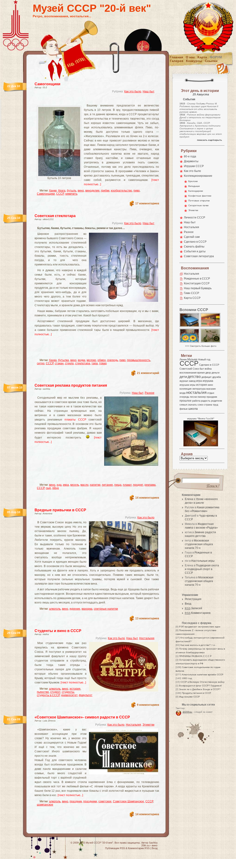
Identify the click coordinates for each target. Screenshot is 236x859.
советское (105, 801)
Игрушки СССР (194, 166)
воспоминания (188, 372)
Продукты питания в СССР (196, 693)
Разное (149, 392)
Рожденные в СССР (197, 278)
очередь (112, 360)
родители (216, 400)
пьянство (43, 692)
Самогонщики (47, 84)
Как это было (132, 91)
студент (55, 692)
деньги (215, 372)
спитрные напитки (106, 608)
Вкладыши (194, 186)
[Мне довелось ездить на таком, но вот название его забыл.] (211, 342)
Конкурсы (194, 61)
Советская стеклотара (55, 216)
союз (200, 404)
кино (210, 384)
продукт (138, 484)
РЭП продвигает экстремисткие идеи (199, 626)
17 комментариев (147, 203)
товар (103, 363)
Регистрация (193, 599)
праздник (76, 801)
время (201, 372)
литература (199, 388)
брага (61, 190)
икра (66, 484)
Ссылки (211, 61)
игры (192, 384)
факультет (85, 695)
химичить (71, 193)
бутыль (71, 190)
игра (199, 380)
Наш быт (148, 91)
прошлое (186, 400)
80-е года (190, 156)
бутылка (63, 360)
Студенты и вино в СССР (58, 631)
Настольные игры (203, 560)
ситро (40, 363)
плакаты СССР (75, 419)
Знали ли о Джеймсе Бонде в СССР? (200, 689)
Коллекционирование (198, 175)
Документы (191, 161)
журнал (184, 380)
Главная (176, 57)
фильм (184, 408)
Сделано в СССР (195, 241)
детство (194, 376)
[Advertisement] (91, 100)
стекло (69, 363)
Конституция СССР (196, 283)
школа (193, 408)
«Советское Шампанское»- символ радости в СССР (82, 717)
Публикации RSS (115, 848)
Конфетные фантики (199, 195)
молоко (91, 360)
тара (94, 363)
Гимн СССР (191, 293)
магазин (211, 388)
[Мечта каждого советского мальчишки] (190, 326)
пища (117, 484)
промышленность (138, 360)
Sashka (153, 842)
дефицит (206, 377)
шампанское (45, 804)
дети (183, 377)
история (75, 688)
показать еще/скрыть (209, 140)
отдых (210, 392)
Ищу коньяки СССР (189, 696)
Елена (189, 499)
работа (196, 400)
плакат (127, 484)
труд (215, 404)
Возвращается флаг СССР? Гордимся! (200, 685)
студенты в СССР (48, 695)
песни (193, 396)
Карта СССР (192, 298)
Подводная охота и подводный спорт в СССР (202, 569)
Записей (193, 608)
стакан (59, 363)
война (208, 368)
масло (84, 484)
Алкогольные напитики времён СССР (202, 674)
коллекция (186, 388)
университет (69, 695)
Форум (216, 57)
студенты (68, 692)
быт (202, 368)
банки (53, 190)
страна (208, 404)
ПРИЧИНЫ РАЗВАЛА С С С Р (195, 656)
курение (75, 608)
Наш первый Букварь (198, 288)
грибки (105, 190)
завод (192, 380)
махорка (87, 608)
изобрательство (121, 190)
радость (205, 400)
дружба (216, 377)
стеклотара (82, 363)
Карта (202, 57)
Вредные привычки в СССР (60, 510)
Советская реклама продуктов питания (71, 385)
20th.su (145, 845)
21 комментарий (148, 373)
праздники (90, 801)
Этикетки (148, 724)
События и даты (195, 251)
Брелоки (193, 181)
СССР (60, 193)
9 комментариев (148, 704)
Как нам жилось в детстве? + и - (198, 645)
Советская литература (199, 256)
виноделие (92, 190)
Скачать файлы (194, 246)
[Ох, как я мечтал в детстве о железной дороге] (211, 326)
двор (208, 372)
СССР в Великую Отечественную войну (202, 682)
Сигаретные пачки (198, 205)
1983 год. (187, 678)
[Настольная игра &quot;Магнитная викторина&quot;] (190, 342)
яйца (55, 488)
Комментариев (197, 613)
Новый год (204, 359)
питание (107, 484)
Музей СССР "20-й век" (92, 8)
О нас (190, 57)
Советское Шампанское (128, 801)
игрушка (208, 380)
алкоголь (55, 608)
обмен (101, 360)
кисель (74, 484)
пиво (136, 190)
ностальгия (196, 392)
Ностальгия (146, 638)
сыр (48, 488)
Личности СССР (194, 217)
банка (53, 360)
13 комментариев (147, 618)
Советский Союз (189, 368)
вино (81, 190)
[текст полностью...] (73, 682)
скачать (192, 404)
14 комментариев (147, 497)
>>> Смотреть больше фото (200, 346)
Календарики (195, 191)
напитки (95, 484)
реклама (150, 484)
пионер (202, 396)
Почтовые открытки (199, 200)
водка (81, 360)
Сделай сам (192, 236)
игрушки (184, 384)
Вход (188, 603)
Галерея (176, 61)
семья (183, 404)
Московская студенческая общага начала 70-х (199, 544)
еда (59, 484)
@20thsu (187, 712)
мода (183, 392)
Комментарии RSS (139, 848)
